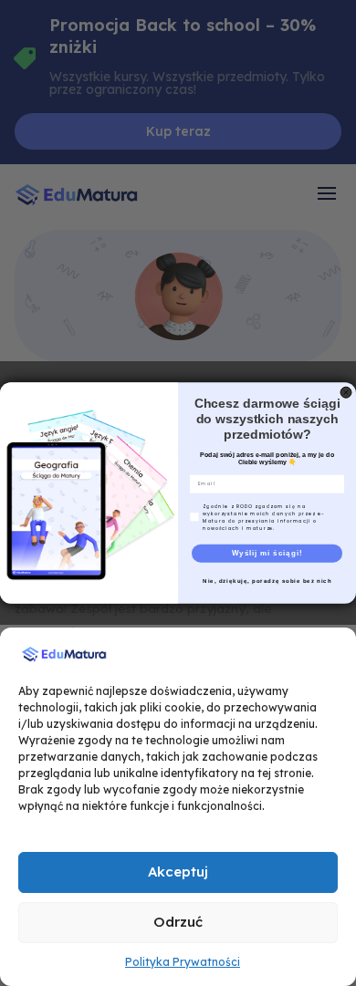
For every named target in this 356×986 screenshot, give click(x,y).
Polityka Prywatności (182, 962)
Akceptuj (178, 871)
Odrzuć (178, 921)
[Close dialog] (345, 392)
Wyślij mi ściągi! (267, 553)
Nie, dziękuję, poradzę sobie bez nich (267, 580)
